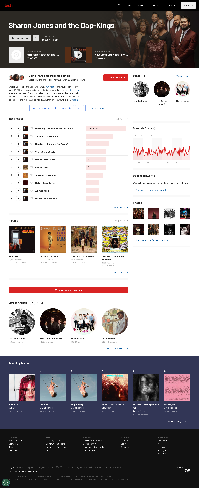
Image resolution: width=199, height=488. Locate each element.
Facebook (162, 440)
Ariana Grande (139, 411)
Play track (18, 128)
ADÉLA (12, 407)
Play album (16, 55)
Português (77, 467)
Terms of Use (52, 476)
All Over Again (42, 190)
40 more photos (157, 240)
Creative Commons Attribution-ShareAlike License (82, 479)
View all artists (183, 76)
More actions (36, 38)
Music (130, 5)
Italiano (50, 467)
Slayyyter (106, 407)
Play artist (22, 38)
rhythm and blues (40, 108)
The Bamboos (182, 100)
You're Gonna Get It (45, 151)
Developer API (89, 443)
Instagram (163, 450)
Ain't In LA (14, 404)
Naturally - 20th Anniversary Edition (49, 54)
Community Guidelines (56, 447)
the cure (44, 404)
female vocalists (63, 108)
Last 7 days (120, 119)
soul (53, 86)
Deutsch (21, 467)
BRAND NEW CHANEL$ (113, 404)
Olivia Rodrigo (46, 407)
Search (119, 5)
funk (48, 86)
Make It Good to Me (45, 183)
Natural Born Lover (45, 159)
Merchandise (89, 450)
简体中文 (117, 467)
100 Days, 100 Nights (45, 175)
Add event (140, 190)
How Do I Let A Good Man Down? (51, 144)
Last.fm (14, 5)
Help (48, 450)
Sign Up (188, 5)
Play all (35, 119)
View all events (157, 190)
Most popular (119, 220)
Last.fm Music (106, 476)
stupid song (77, 404)
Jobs (11, 447)
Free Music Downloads (93, 447)
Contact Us (14, 443)
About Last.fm (15, 440)
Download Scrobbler (92, 440)
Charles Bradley (141, 100)
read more (76, 99)
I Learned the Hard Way (82, 256)
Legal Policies (77, 476)
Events (142, 5)
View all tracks (119, 207)
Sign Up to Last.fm (115, 77)
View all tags (98, 108)
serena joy (169, 404)
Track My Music (53, 440)
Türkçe (108, 467)
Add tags (87, 108)
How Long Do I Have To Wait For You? (117, 54)
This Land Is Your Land (46, 136)
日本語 (59, 467)
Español (31, 467)
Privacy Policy (64, 476)
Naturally (13, 256)
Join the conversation (70, 290)
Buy (13, 247)
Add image (141, 240)
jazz (79, 108)
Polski (67, 467)
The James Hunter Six (51, 338)
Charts (154, 5)
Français (41, 467)
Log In (172, 5)
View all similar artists (115, 348)
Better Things (42, 167)
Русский (88, 467)
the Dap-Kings (72, 90)
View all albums (118, 272)
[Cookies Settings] (6, 482)
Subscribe (125, 447)
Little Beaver (108, 338)
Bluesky (161, 447)
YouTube (162, 453)
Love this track (31, 128)
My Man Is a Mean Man (46, 198)
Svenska (99, 467)
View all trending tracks (177, 421)
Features (13, 450)
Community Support (55, 443)
